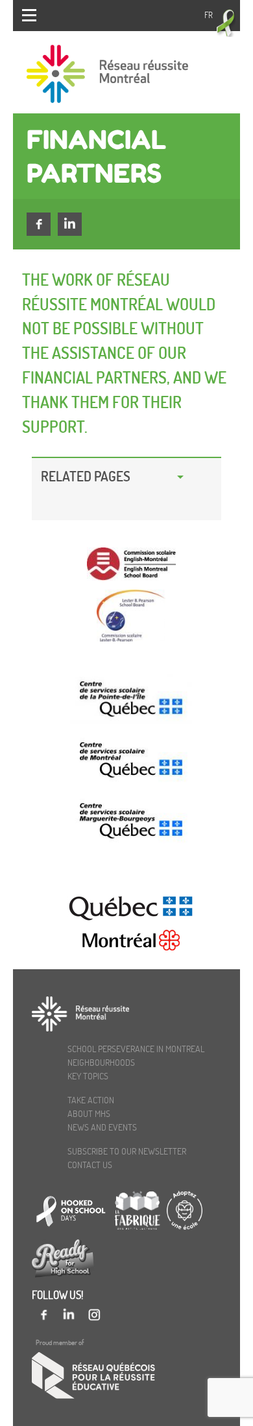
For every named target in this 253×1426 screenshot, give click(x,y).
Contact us (89, 1164)
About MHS (88, 1113)
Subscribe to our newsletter (126, 1150)
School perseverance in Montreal (135, 1048)
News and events (102, 1127)
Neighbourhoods (101, 1062)
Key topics (87, 1075)
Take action (90, 1099)
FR (208, 15)
